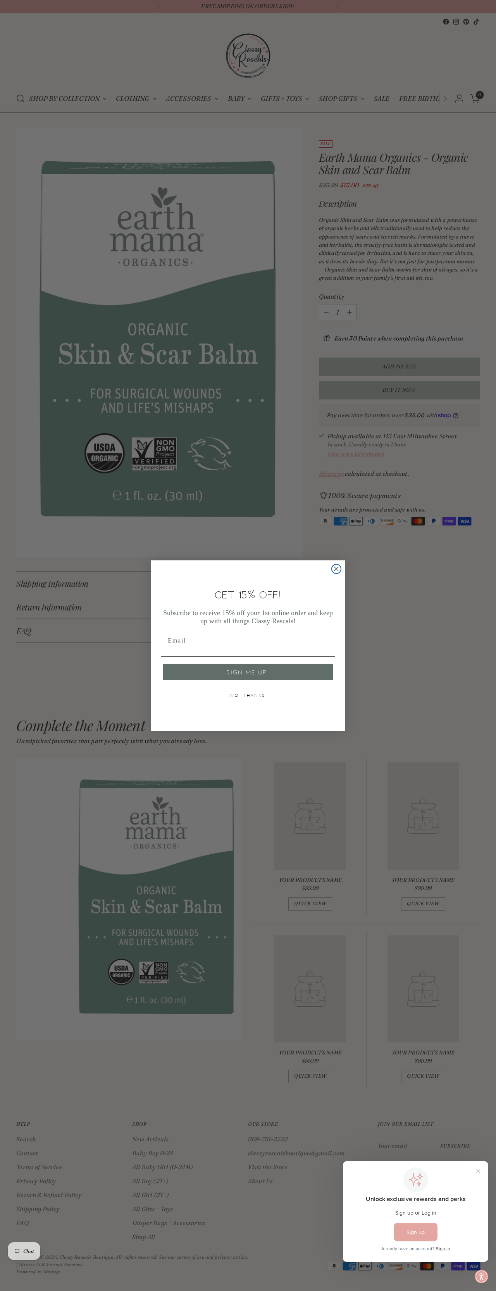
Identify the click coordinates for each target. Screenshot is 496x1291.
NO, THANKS (248, 695)
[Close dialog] (336, 569)
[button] (481, 1276)
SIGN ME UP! (248, 672)
